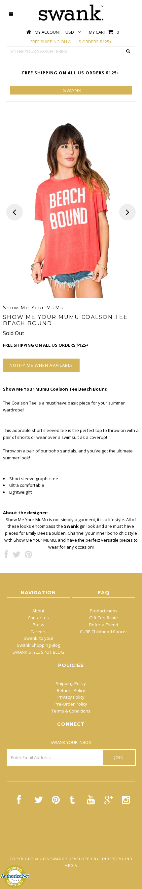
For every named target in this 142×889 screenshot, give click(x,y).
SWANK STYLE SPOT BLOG (38, 652)
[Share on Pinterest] (28, 556)
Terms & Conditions (71, 711)
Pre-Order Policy (70, 704)
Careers (38, 632)
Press (38, 625)
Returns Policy (71, 690)
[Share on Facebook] (6, 556)
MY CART (104, 32)
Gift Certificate (103, 618)
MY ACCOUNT (48, 32)
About (38, 611)
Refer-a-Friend (103, 625)
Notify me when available (41, 365)
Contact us (38, 618)
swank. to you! (38, 638)
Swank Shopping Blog (38, 645)
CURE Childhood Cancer (103, 632)
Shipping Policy (71, 683)
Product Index (104, 611)
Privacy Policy (71, 697)
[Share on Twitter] (16, 556)
